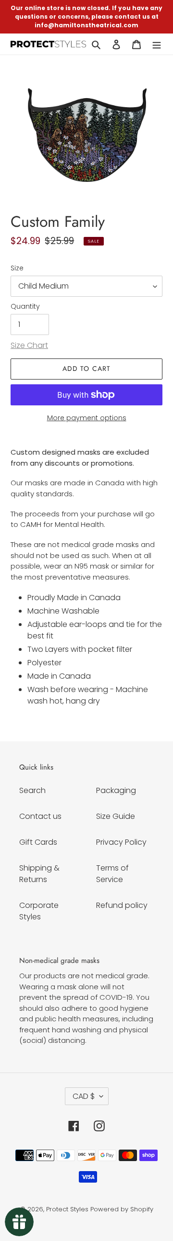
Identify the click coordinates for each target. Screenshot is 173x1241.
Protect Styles (67, 1209)
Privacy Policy (121, 842)
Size (17, 268)
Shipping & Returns (39, 873)
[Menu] (157, 44)
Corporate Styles (39, 911)
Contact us (40, 816)
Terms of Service (112, 873)
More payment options (86, 418)
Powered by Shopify (121, 1209)
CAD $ (84, 1096)
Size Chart (29, 345)
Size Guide (115, 816)
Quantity (25, 306)
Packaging (116, 790)
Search (32, 790)
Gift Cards (38, 842)
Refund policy (122, 905)
